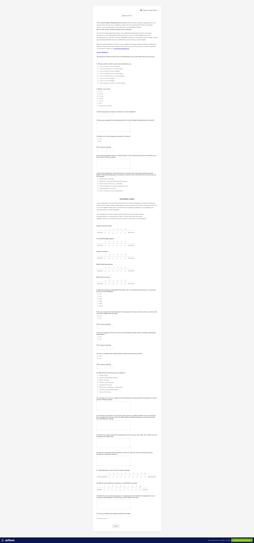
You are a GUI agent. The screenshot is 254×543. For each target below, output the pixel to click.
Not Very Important (102, 477)
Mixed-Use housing (103, 277)
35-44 (101, 98)
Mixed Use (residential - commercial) (110, 387)
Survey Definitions (102, 52)
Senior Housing (104, 380)
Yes (100, 139)
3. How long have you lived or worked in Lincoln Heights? (116, 112)
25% (100, 301)
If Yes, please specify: (103, 147)
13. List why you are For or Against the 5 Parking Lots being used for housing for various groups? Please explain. (126, 398)
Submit (116, 526)
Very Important (152, 477)
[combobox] (150, 10)
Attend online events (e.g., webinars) (110, 183)
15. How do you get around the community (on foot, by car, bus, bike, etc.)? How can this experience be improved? (126, 435)
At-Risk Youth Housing (106, 382)
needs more (131, 232)
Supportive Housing (105, 385)
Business (99, 489)
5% (100, 296)
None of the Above (105, 392)
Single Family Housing (104, 226)
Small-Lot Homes (102, 251)
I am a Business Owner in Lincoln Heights (112, 83)
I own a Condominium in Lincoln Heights (112, 76)
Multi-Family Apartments (104, 264)
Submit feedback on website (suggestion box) (113, 186)
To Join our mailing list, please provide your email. (113, 513)
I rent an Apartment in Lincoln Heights (111, 69)
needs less (100, 232)
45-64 (101, 101)
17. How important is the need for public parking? (113, 470)
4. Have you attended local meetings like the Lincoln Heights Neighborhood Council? (125, 120)
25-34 (101, 96)
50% (100, 303)
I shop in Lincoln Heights (107, 78)
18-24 (101, 94)
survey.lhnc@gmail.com (121, 48)
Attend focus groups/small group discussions (113, 181)
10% (100, 299)
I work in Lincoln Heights (107, 80)
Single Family (103, 375)
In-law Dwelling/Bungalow (105, 238)
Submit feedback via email (107, 188)
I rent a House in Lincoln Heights (109, 66)
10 (145, 473)
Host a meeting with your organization (111, 191)
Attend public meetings (106, 179)
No (100, 141)
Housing (145, 489)
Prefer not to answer (105, 106)
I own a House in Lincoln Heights (109, 71)
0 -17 (101, 91)
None (101, 306)
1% (100, 294)
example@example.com (102, 518)
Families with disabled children (108, 389)
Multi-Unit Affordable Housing (108, 377)
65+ (100, 103)
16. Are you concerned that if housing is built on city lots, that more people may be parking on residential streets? (124, 453)
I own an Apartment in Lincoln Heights (111, 73)
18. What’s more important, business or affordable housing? (116, 483)
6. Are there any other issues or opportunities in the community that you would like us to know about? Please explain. (126, 156)
